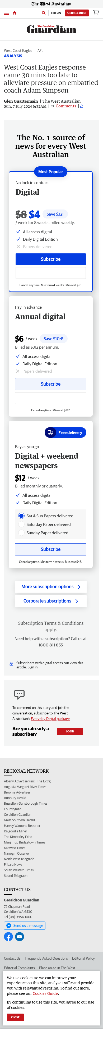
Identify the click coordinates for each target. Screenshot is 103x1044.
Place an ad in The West (57, 968)
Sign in (33, 667)
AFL (40, 50)
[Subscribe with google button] (51, 273)
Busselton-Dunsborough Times (25, 803)
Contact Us (12, 958)
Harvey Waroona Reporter (22, 826)
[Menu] (6, 13)
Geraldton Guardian (17, 815)
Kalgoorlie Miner (15, 831)
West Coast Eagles (18, 50)
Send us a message (28, 925)
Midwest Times (14, 848)
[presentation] (21, 516)
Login (56, 13)
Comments (66, 105)
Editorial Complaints (19, 968)
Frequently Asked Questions (46, 958)
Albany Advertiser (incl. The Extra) (27, 781)
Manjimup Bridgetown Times (24, 842)
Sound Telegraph (15, 876)
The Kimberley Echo (18, 837)
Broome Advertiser (17, 792)
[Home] (14, 13)
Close (15, 1017)
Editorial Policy (83, 958)
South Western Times (19, 870)
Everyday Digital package (50, 719)
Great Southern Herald (19, 820)
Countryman (12, 809)
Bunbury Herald (15, 798)
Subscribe (77, 13)
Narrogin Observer (17, 853)
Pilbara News (13, 865)
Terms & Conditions (63, 623)
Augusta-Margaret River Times (25, 787)
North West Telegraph (19, 859)
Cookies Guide (45, 993)
